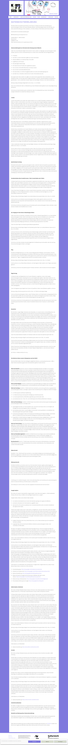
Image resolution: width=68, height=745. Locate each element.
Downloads (50, 17)
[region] (41, 8)
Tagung (34, 17)
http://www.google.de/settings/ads (36, 580)
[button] (53, 13)
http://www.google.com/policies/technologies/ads (37, 578)
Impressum (10, 735)
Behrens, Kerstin (53, 13)
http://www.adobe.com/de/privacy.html (30, 647)
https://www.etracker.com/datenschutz (30, 699)
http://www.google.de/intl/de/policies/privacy (32, 573)
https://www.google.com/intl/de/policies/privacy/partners (28, 576)
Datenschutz (10, 736)
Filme (38, 17)
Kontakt (56, 17)
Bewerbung (43, 17)
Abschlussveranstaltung (26, 17)
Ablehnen (47, 741)
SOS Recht (49, 723)
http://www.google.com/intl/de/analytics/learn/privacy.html (37, 571)
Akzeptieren (34, 741)
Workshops (16, 17)
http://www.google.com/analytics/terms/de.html (32, 569)
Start (10, 17)
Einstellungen (60, 741)
